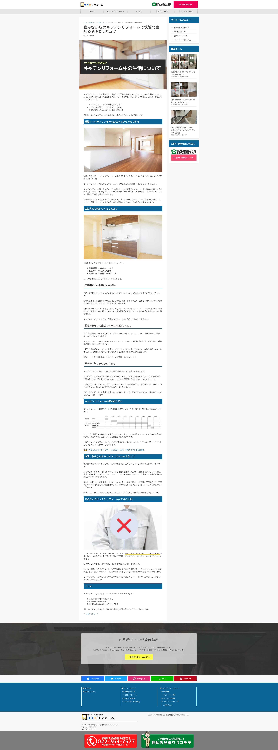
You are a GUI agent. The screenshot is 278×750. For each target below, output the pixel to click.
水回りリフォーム (102, 23)
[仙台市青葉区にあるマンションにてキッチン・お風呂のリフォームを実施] (184, 123)
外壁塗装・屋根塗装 (181, 28)
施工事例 (139, 12)
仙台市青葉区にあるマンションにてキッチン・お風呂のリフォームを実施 (183, 130)
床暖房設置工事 (180, 32)
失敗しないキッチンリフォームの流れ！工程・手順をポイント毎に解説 (116, 450)
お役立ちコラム (162, 12)
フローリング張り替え (182, 40)
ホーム (85, 23)
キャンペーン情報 (186, 12)
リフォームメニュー (114, 12)
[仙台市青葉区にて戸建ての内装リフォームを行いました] (184, 95)
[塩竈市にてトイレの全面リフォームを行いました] (184, 67)
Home (92, 12)
